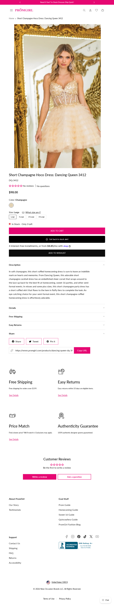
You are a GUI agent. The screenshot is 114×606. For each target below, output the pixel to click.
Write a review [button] (39, 476)
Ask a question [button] (74, 476)
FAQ (11, 553)
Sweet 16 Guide (66, 514)
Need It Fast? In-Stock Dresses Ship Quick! (57, 2)
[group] (57, 96)
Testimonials (15, 509)
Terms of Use (48, 599)
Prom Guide (64, 505)
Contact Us (14, 543)
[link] (90, 10)
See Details (13, 395)
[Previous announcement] (20, 2)
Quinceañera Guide (68, 519)
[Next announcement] (94, 2)
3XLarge (41, 217)
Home (11, 18)
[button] (11, 10)
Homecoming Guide (68, 509)
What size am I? (33, 212)
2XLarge (31, 217)
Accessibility (15, 562)
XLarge (21, 217)
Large (13, 217)
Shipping (13, 548)
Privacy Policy (65, 599)
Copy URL (82, 350)
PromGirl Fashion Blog (69, 524)
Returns (12, 558)
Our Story (14, 505)
